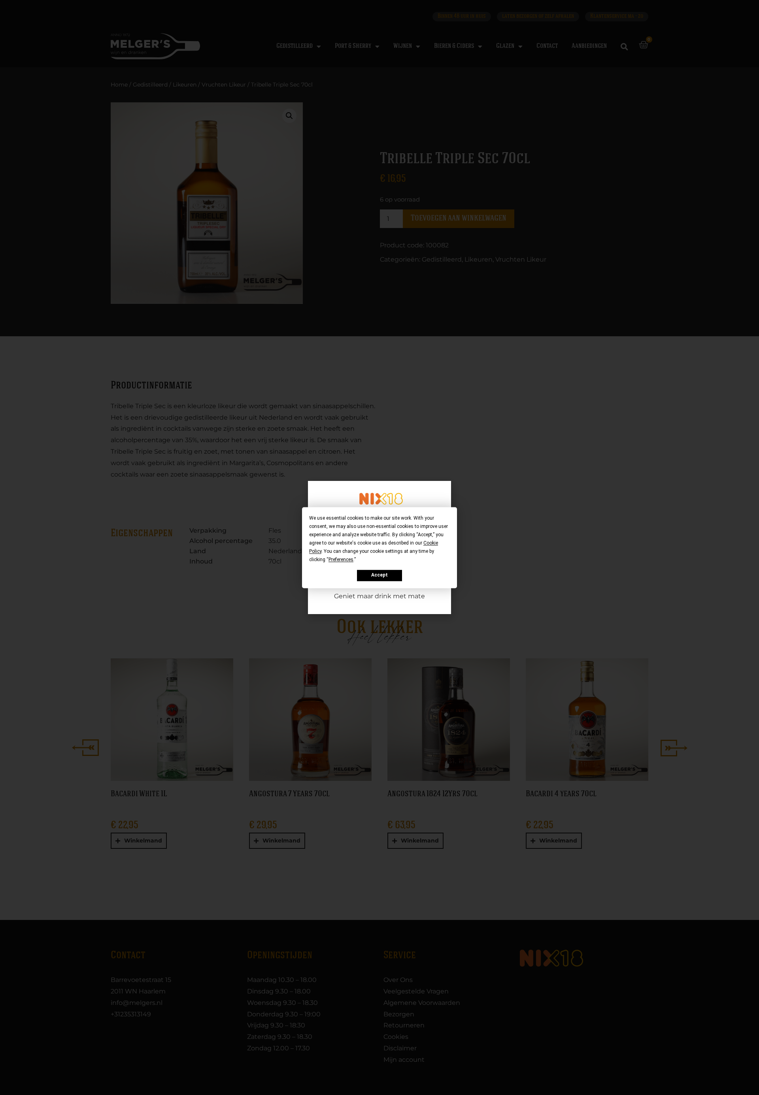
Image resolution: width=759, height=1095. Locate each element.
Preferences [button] (341, 559)
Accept (379, 575)
